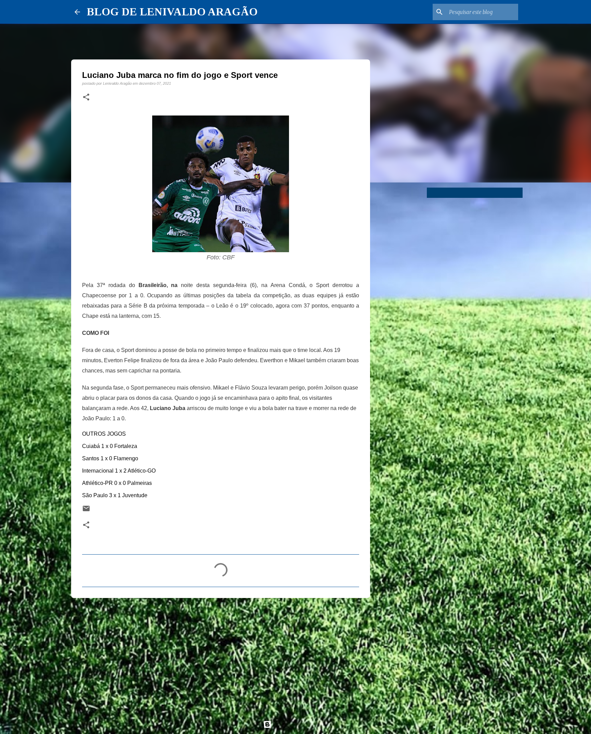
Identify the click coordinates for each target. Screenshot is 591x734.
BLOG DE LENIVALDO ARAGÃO (172, 11)
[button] (86, 97)
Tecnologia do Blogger (300, 724)
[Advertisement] (220, 656)
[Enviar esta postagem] (86, 511)
